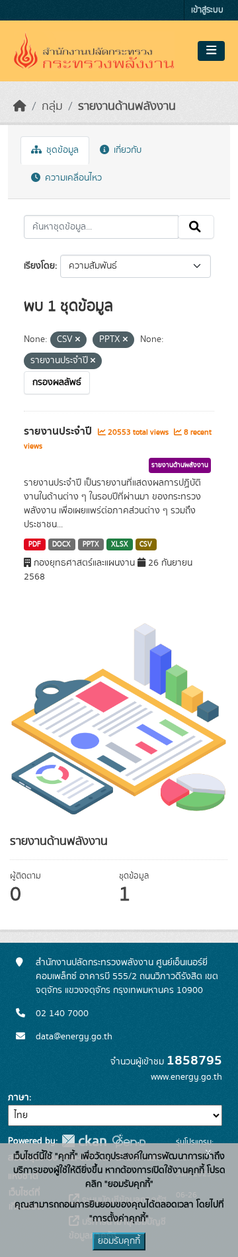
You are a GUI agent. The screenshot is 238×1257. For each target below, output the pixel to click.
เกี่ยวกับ (126, 150)
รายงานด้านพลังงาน (127, 106)
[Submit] (196, 227)
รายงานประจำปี (59, 431)
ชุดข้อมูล (61, 150)
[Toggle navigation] (211, 51)
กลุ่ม (52, 106)
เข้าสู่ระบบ (207, 10)
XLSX (119, 544)
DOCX (61, 544)
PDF (34, 544)
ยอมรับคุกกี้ (119, 1241)
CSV (145, 544)
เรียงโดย (39, 266)
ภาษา (18, 1097)
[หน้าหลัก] (19, 106)
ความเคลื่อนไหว (72, 178)
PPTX (91, 544)
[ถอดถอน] (77, 340)
